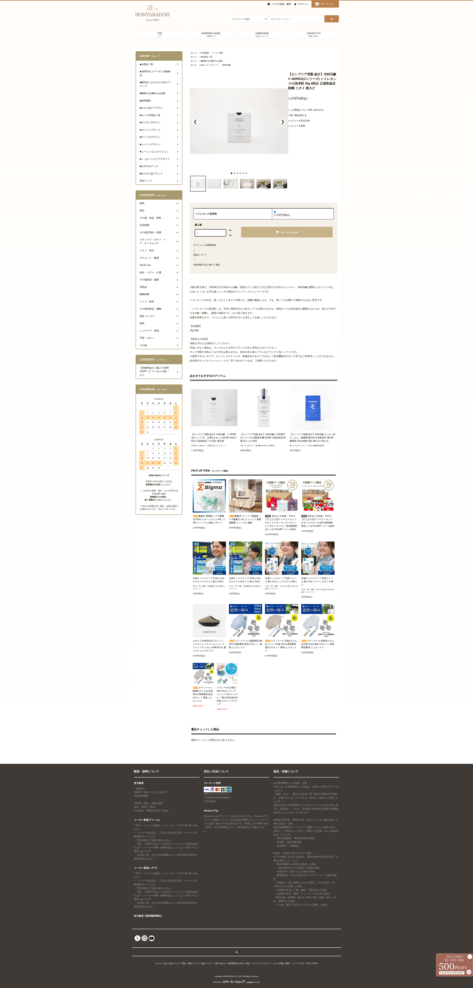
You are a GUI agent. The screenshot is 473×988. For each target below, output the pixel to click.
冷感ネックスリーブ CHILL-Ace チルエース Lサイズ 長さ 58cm (208, 580)
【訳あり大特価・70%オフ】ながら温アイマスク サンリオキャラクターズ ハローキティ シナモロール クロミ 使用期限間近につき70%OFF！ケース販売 (281, 523)
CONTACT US (313, 34)
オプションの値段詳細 (204, 245)
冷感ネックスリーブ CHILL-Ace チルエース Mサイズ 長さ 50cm (245, 580)
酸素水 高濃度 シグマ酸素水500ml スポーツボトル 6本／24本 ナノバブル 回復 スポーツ (209, 519)
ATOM (314, 963)
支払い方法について (171, 963)
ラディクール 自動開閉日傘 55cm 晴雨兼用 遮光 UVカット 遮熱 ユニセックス (245, 644)
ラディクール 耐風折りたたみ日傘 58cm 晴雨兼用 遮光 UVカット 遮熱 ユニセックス (203, 694)
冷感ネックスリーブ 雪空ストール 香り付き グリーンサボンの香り (317, 581)
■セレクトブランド (209, 65)
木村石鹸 (226, 65)
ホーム (194, 53)
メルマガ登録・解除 (281, 4)
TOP (159, 34)
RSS (309, 963)
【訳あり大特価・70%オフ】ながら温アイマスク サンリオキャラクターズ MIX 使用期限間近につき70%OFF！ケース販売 (317, 521)
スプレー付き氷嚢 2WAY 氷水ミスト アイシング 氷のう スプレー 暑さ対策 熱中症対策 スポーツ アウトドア (227, 696)
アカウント (303, 4)
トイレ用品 (218, 53)
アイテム (327, 3)
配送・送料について (190, 963)
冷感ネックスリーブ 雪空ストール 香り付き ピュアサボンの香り (281, 580)
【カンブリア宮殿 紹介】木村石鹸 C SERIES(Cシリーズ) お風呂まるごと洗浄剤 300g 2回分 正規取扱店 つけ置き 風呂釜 (214, 437)
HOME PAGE (262, 34)
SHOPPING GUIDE (210, 34)
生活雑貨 (205, 53)
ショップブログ (298, 963)
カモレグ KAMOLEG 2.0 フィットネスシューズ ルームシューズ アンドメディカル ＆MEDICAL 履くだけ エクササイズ (209, 645)
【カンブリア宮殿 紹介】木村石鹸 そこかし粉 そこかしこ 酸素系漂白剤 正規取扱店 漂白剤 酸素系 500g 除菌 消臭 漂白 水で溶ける (312, 437)
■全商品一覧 (206, 57)
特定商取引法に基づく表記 (206, 264)
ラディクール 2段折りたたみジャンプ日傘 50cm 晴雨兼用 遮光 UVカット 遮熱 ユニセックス (281, 645)
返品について (200, 255)
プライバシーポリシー (261, 963)
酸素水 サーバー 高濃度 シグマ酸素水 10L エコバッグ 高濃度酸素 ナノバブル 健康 (245, 519)
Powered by (217, 982)
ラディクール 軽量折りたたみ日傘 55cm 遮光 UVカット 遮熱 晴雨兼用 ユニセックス (317, 644)
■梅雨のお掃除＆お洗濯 (211, 61)
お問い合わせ (219, 963)
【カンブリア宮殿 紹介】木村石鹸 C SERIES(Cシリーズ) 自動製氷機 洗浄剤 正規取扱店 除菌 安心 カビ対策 (263, 437)
